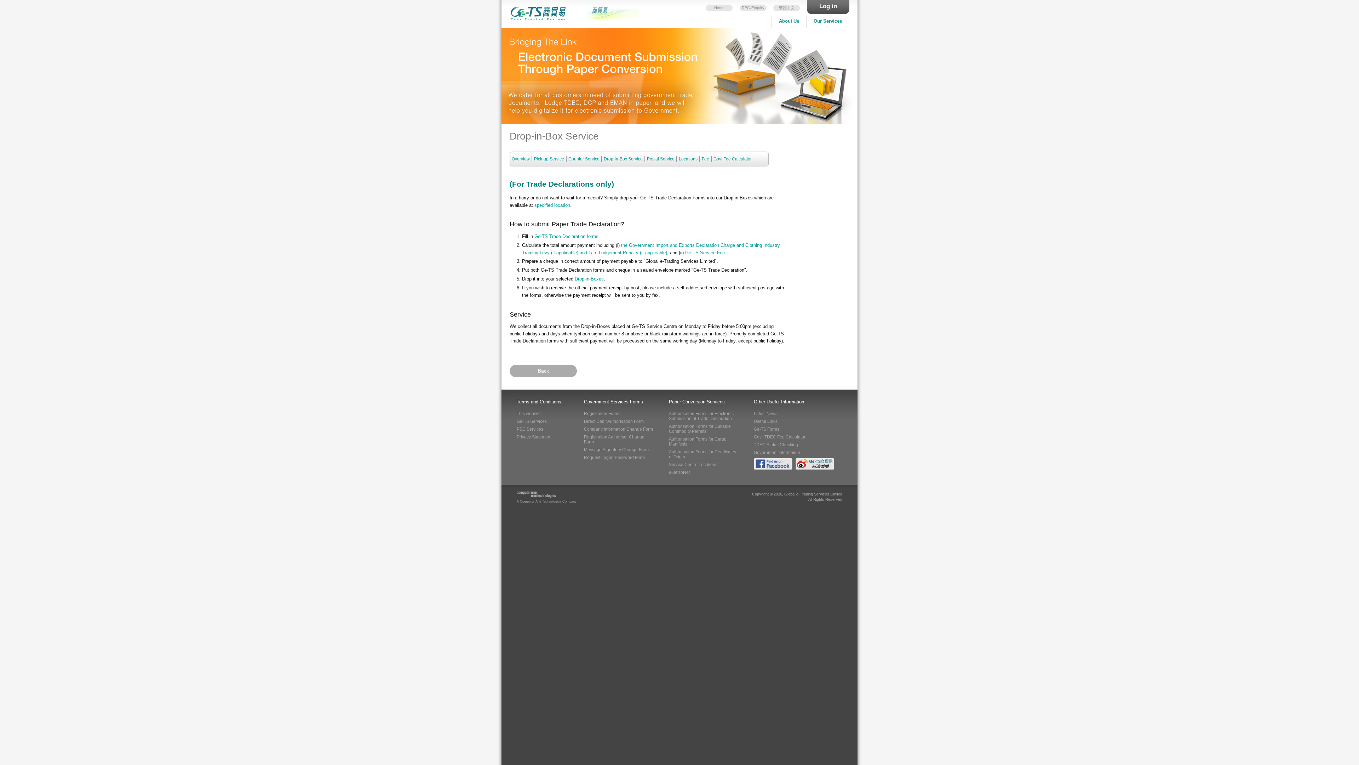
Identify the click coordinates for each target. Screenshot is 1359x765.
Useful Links (766, 421)
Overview (521, 159)
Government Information (777, 452)
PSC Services (530, 429)
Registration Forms (602, 413)
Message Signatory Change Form (616, 449)
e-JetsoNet (679, 472)
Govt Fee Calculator (732, 159)
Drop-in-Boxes (589, 279)
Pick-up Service (549, 159)
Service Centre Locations (693, 464)
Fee (705, 159)
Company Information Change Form (618, 429)
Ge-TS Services (532, 421)
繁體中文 (787, 8)
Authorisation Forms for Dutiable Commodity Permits (700, 429)
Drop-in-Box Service (623, 159)
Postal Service (661, 159)
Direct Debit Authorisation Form (614, 421)
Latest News (766, 413)
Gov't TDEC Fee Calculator (779, 437)
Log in (828, 6)
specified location (551, 205)
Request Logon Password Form (614, 457)
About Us (789, 21)
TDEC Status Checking (776, 444)
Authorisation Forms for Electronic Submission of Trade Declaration (701, 416)
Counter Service (584, 159)
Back (543, 371)
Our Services (828, 21)
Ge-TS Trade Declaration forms (566, 236)
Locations (688, 159)
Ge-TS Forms (766, 429)
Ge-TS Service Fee (705, 252)
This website (529, 413)
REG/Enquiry (753, 8)
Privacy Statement (534, 437)
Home (719, 8)
